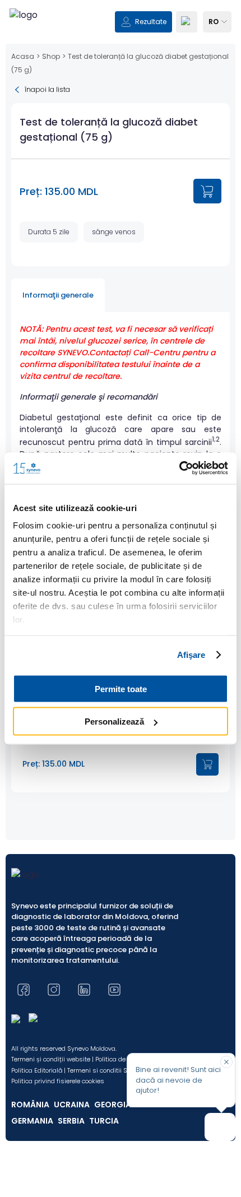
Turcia (104, 1120)
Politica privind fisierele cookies (57, 1081)
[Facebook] (23, 989)
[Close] (226, 1062)
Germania (32, 1120)
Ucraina (72, 1104)
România (30, 1104)
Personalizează (114, 721)
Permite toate (121, 688)
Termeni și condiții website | (52, 1059)
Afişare (191, 655)
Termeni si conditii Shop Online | (115, 1070)
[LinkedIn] (84, 989)
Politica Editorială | (38, 1070)
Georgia (112, 1104)
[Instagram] (53, 989)
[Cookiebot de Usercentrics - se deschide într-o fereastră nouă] (179, 468)
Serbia (71, 1120)
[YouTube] (114, 989)
